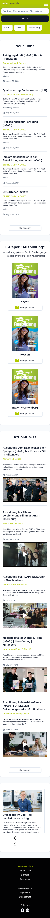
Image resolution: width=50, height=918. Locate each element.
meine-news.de (25, 888)
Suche (25, 18)
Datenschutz (25, 897)
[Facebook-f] (22, 910)
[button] (45, 4)
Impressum (25, 893)
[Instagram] (27, 910)
